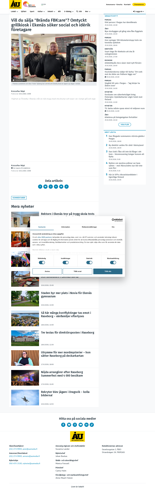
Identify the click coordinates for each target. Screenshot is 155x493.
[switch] (66, 262)
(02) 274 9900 (15, 449)
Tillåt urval (77, 271)
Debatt (50, 11)
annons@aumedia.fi (31, 456)
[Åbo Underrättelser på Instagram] (75, 425)
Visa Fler (125, 125)
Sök (80, 11)
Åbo (106, 29)
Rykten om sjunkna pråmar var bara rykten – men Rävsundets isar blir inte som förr (125, 167)
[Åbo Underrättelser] (77, 436)
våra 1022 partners (45, 237)
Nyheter (108, 92)
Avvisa (47, 271)
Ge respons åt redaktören (21, 168)
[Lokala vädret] (42, 4)
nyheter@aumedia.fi (31, 463)
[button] (138, 11)
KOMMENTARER (19, 198)
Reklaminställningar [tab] (89, 227)
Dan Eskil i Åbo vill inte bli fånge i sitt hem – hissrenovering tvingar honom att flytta (126, 155)
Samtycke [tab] (42, 227)
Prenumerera (139, 4)
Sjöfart (23, 11)
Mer (86, 11)
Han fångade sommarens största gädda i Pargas (127, 138)
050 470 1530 (15, 463)
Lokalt (13, 11)
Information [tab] (65, 227)
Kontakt (127, 4)
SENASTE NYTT (111, 16)
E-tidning (67, 11)
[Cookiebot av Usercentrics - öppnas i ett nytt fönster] (113, 220)
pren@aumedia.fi (30, 449)
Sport (32, 11)
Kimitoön (109, 49)
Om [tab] (113, 227)
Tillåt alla (108, 271)
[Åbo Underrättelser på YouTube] (81, 425)
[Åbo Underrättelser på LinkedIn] (86, 425)
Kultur (40, 11)
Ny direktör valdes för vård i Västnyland (126, 146)
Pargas (108, 20)
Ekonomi (108, 60)
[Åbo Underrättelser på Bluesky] (69, 425)
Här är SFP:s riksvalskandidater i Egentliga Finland (123, 177)
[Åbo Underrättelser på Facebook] (63, 425)
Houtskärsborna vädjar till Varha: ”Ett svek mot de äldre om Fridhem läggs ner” (123, 74)
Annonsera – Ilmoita (114, 4)
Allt (59, 11)
